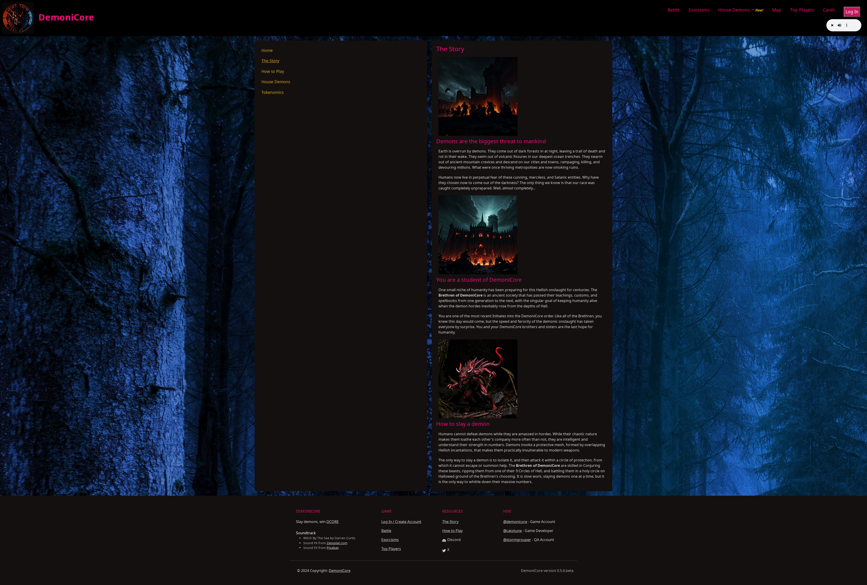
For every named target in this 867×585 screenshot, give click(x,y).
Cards (829, 10)
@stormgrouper (517, 539)
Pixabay (333, 548)
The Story (270, 60)
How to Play (272, 71)
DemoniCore (64, 17)
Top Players (802, 10)
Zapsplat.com (337, 543)
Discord (454, 539)
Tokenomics (272, 92)
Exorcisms (699, 10)
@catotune (512, 530)
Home (267, 50)
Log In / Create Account (401, 521)
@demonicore (515, 521)
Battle (674, 10)
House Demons (734, 10)
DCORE (332, 521)
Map (776, 10)
